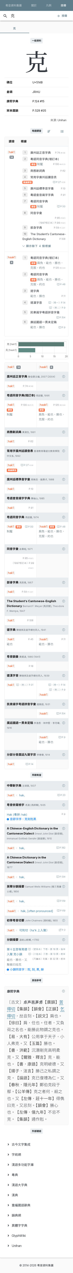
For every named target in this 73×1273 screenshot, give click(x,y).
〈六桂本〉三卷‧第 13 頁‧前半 (48, 954)
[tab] (14, 28)
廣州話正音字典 (40, 152)
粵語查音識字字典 (42, 195)
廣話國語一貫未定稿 (43, 322)
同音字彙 (36, 213)
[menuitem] (36, 1144)
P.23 (63, 795)
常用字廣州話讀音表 (43, 177)
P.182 (62, 847)
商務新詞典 (37, 171)
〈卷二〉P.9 (58, 307)
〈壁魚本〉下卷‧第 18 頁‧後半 (48, 949)
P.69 (62, 901)
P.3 (63, 930)
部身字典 (36, 227)
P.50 (62, 206)
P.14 (31, 764)
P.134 (62, 876)
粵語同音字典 (39, 201)
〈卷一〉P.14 (58, 302)
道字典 (34, 291)
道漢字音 (36, 302)
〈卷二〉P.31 (26, 685)
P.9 (63, 327)
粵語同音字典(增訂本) (44, 159)
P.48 (62, 284)
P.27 (60, 182)
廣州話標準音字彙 (42, 188)
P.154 (62, 317)
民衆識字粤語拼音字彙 (45, 312)
